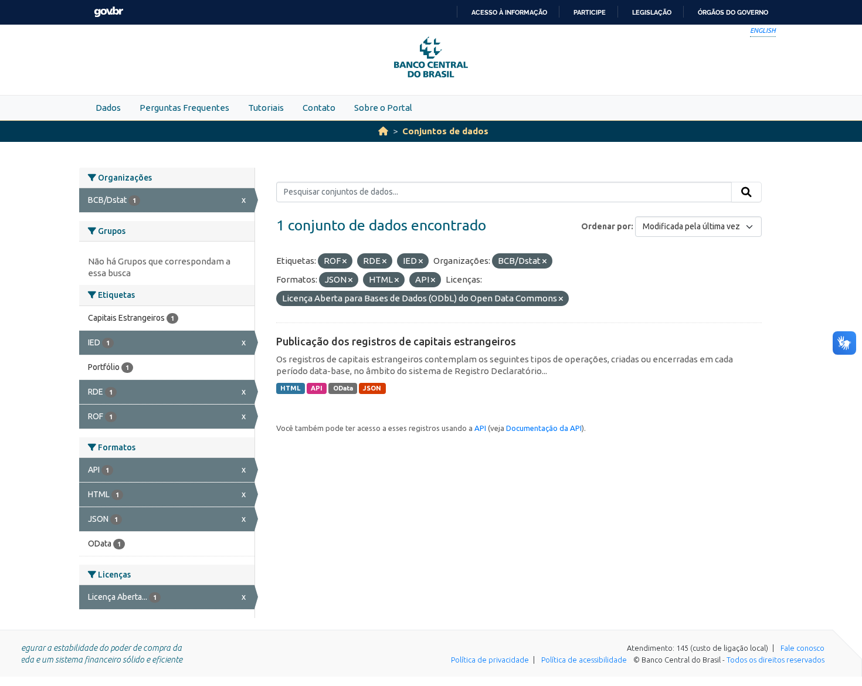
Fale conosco (802, 648)
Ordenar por (606, 226)
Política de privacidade (490, 660)
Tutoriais (266, 108)
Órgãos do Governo (733, 12)
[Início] (383, 131)
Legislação (651, 12)
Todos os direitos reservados (775, 660)
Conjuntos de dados (445, 131)
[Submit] (746, 192)
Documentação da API (544, 428)
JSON (372, 388)
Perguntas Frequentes (184, 108)
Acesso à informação (509, 12)
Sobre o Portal (383, 108)
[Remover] (344, 261)
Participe (589, 12)
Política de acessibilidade (584, 660)
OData (343, 388)
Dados (108, 108)
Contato (319, 108)
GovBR (108, 12)
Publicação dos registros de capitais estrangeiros (396, 341)
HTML (290, 388)
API (317, 388)
